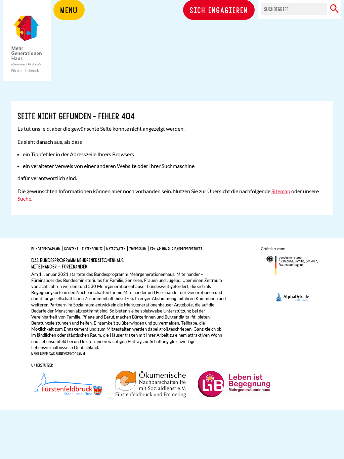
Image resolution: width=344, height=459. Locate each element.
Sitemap (280, 191)
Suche (24, 198)
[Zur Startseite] (27, 50)
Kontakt (71, 248)
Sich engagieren (219, 10)
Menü (69, 10)
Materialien (116, 248)
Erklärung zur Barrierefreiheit (176, 248)
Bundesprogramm (45, 248)
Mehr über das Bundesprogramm (58, 353)
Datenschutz (92, 248)
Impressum (137, 248)
